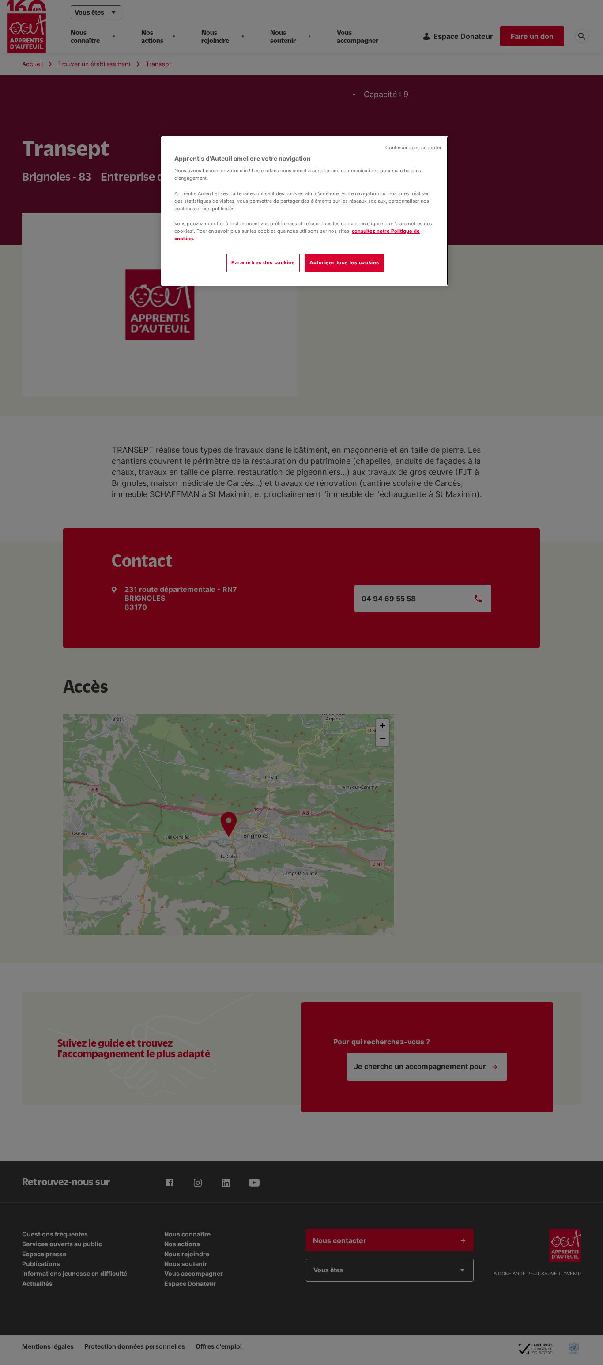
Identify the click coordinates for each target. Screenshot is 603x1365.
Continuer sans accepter (413, 148)
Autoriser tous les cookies (344, 262)
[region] (304, 211)
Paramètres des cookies (263, 262)
